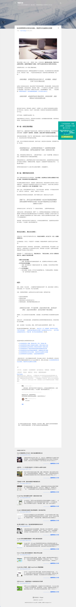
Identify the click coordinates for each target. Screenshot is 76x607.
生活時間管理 (32, 370)
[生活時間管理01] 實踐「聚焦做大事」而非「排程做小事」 (33, 343)
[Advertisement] (38, 16)
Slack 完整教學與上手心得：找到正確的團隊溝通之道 (29, 453)
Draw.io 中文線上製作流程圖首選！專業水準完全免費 (29, 553)
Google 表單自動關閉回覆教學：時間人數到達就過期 (29, 538)
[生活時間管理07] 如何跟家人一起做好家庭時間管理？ (32, 353)
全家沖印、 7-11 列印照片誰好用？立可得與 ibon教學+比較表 (31, 467)
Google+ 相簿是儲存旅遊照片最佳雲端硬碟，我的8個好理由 (31, 510)
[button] (58, 28)
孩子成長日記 (40, 370)
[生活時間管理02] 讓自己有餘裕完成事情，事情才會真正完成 (33, 345)
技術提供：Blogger (38, 597)
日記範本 (25, 370)
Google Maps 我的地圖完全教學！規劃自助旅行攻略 (29, 495)
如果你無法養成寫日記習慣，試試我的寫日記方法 (39, 330)
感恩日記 (30, 372)
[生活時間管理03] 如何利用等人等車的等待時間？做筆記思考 (33, 347)
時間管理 (53, 370)
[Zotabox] (0, 606)
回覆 (22, 404)
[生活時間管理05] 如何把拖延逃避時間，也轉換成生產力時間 (33, 350)
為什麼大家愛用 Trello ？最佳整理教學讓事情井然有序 (30, 524)
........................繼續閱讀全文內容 (51, 463)
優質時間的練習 (42, 372)
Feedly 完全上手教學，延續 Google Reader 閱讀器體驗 (30, 567)
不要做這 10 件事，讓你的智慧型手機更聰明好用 (28, 481)
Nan (26, 398)
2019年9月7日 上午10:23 (32, 398)
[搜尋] (60, 3)
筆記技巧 (20, 372)
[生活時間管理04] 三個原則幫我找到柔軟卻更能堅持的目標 (33, 348)
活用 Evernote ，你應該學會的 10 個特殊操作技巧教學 (30, 581)
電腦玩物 (20, 3)
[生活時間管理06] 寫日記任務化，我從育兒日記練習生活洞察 (33, 352)
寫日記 (35, 372)
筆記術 (25, 372)
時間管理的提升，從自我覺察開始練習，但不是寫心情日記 (33, 91)
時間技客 (47, 370)
